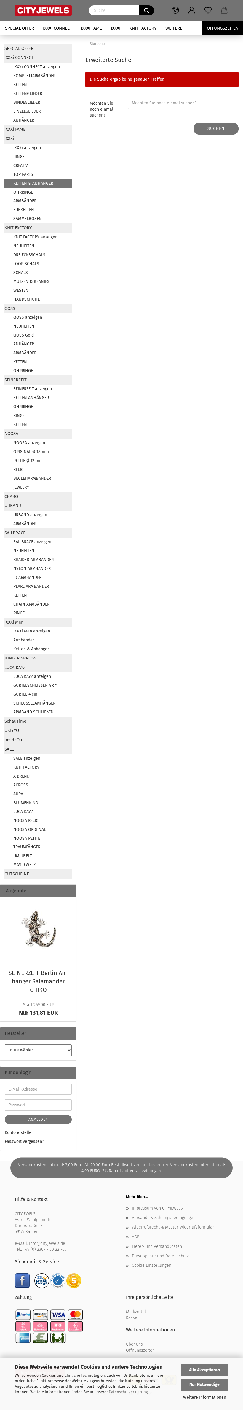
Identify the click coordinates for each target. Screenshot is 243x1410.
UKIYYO (11, 730)
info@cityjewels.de (47, 1243)
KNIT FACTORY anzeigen (35, 237)
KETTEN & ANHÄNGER (33, 183)
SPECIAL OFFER (19, 28)
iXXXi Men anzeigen (31, 631)
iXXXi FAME (91, 28)
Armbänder (23, 640)
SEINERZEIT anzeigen (32, 388)
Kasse (131, 1317)
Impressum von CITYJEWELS (157, 1208)
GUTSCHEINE (16, 874)
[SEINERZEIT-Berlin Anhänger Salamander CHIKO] (38, 931)
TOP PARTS (23, 174)
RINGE (19, 156)
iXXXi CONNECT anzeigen (36, 66)
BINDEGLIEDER (26, 102)
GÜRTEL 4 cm (25, 694)
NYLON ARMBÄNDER (32, 568)
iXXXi (115, 28)
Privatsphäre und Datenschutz (160, 1255)
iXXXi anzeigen (27, 147)
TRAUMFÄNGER (26, 847)
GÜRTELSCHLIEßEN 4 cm (35, 685)
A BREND (21, 776)
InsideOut (14, 740)
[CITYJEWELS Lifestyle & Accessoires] (47, 10)
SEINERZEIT (15, 380)
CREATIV (20, 165)
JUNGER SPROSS (20, 658)
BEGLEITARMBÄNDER (32, 478)
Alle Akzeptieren (204, 1370)
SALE (9, 749)
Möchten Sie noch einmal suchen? (101, 109)
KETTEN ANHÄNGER (31, 397)
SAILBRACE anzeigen (32, 541)
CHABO (11, 496)
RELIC (18, 469)
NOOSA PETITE (26, 838)
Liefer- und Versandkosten (157, 1246)
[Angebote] (69, 891)
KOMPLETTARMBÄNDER (34, 75)
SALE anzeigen (26, 758)
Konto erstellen (19, 1132)
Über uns (134, 1344)
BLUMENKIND (25, 802)
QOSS (9, 308)
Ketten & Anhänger (31, 648)
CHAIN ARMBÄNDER (31, 604)
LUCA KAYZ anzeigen (32, 676)
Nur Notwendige (204, 1384)
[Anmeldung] (192, 10)
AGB (135, 1236)
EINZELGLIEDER (27, 111)
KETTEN (20, 84)
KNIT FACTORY (142, 28)
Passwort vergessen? (24, 1141)
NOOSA (11, 433)
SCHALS (20, 272)
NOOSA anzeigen (29, 442)
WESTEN (20, 290)
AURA (18, 793)
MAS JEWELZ (24, 864)
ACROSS (20, 785)
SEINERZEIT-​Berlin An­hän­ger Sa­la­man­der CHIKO (38, 981)
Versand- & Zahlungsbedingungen (164, 1217)
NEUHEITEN (23, 245)
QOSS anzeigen (27, 317)
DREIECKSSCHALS (29, 254)
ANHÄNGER (23, 120)
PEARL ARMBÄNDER (31, 586)
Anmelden (38, 1119)
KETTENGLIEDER (27, 93)
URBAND (12, 505)
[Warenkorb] (224, 10)
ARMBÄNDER (24, 200)
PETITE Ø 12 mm (28, 460)
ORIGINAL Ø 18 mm (31, 451)
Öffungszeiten (223, 28)
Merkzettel (136, 1311)
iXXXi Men (14, 622)
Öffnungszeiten (140, 1350)
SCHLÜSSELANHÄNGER (34, 703)
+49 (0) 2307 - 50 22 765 (44, 1249)
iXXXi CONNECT (57, 28)
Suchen (216, 128)
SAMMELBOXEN (27, 218)
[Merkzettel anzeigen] (208, 10)
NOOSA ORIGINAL (29, 829)
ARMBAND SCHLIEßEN (33, 712)
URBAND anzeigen (30, 514)
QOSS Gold (23, 335)
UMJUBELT (22, 855)
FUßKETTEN (23, 209)
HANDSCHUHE (26, 299)
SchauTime (15, 721)
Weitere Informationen (204, 1397)
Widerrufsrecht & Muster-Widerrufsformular (173, 1227)
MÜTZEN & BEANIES (31, 281)
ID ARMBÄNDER (27, 577)
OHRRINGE (23, 192)
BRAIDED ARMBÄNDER (33, 559)
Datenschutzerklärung (128, 1392)
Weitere (173, 28)
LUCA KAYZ (14, 667)
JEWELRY (21, 487)
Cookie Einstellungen (151, 1265)
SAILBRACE (14, 533)
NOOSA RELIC (25, 820)
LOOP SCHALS (26, 263)
